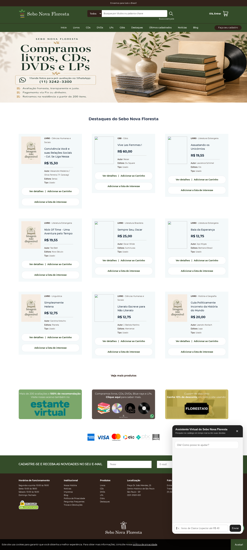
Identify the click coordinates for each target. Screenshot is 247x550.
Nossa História (70, 485)
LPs (111, 27)
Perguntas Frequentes (74, 502)
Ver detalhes (36, 191)
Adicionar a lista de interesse (50, 202)
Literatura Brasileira (134, 223)
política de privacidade (145, 544)
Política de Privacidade (74, 498)
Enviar (235, 528)
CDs (88, 27)
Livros (76, 27)
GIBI (120, 138)
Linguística (57, 296)
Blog (195, 27)
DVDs (100, 27)
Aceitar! (239, 544)
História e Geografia (207, 296)
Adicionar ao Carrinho (59, 191)
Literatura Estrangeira (208, 138)
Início (64, 27)
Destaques (137, 27)
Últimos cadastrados (160, 27)
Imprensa (68, 492)
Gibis (122, 27)
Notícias (182, 27)
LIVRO (47, 138)
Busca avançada (166, 19)
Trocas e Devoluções (73, 505)
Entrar (217, 13)
